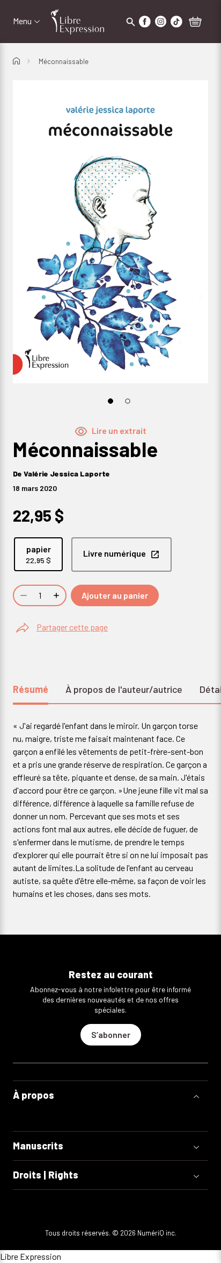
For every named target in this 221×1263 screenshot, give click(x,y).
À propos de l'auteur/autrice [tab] (123, 689)
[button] (110, 1095)
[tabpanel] (110, 809)
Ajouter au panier (115, 595)
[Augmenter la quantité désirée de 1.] (57, 595)
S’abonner (110, 1034)
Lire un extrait (119, 430)
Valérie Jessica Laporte (67, 473)
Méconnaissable (64, 61)
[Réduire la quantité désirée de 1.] (22, 595)
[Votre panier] (195, 22)
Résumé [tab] (30, 689)
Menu (22, 21)
